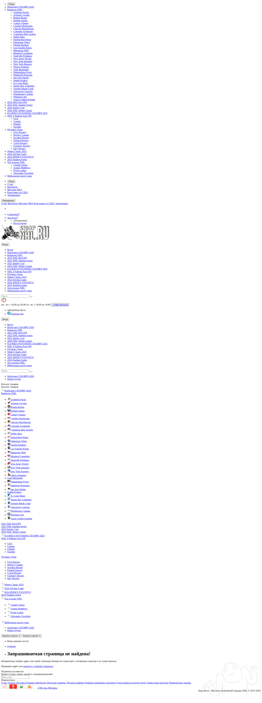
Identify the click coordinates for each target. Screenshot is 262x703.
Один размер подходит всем (130, 682)
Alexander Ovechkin (23, 173)
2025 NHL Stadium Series (20, 105)
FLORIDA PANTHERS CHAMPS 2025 (27, 113)
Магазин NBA (14, 189)
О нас (10, 184)
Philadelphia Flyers (22, 72)
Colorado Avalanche (23, 31)
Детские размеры (75, 682)
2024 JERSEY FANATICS (20, 157)
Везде (10, 250)
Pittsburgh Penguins (22, 75)
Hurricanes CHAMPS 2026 (20, 7)
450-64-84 (60, 305)
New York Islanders (22, 61)
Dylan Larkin (19, 170)
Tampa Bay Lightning (23, 86)
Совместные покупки (157, 682)
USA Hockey (19, 132)
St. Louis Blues (20, 83)
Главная (11, 646)
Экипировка (13, 195)
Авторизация (20, 220)
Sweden (17, 127)
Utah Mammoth (21, 69)
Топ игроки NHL (16, 162)
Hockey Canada (21, 135)
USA (15, 118)
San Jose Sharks (21, 77)
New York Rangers (22, 64)
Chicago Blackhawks (23, 28)
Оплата (11, 682)
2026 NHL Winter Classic (19, 110)
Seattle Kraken (20, 80)
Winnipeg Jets (20, 97)
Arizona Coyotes (21, 15)
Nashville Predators (22, 56)
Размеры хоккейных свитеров (100, 682)
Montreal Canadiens (23, 53)
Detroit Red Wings (22, 39)
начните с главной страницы (38, 666)
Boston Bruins (20, 18)
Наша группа (14, 379)
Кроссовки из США (17, 192)
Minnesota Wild (21, 50)
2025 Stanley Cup (16, 107)
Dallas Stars (19, 37)
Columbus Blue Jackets (24, 34)
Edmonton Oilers (21, 42)
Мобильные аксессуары (19, 176)
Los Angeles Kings (22, 47)
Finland (17, 124)
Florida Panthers (21, 45)
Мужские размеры (56, 682)
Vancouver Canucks (23, 91)
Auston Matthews (21, 167)
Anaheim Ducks (21, 12)
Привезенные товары (180, 682)
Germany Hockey (21, 146)
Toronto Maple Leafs (23, 88)
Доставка (20, 682)
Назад (11, 4)
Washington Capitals (23, 94)
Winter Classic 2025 (17, 151)
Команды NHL (15, 9)
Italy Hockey (19, 148)
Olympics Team (14, 129)
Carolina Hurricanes (23, 26)
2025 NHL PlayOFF (17, 102)
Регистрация (19, 223)
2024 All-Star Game (17, 154)
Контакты (12, 187)
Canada (17, 121)
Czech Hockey (20, 143)
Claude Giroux (20, 165)
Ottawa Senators (21, 67)
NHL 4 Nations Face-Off (19, 116)
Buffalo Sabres (20, 20)
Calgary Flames (20, 23)
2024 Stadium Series (17, 159)
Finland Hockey (21, 140)
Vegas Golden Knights (24, 99)
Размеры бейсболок (36, 682)
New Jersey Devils (22, 58)
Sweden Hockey (21, 137)
